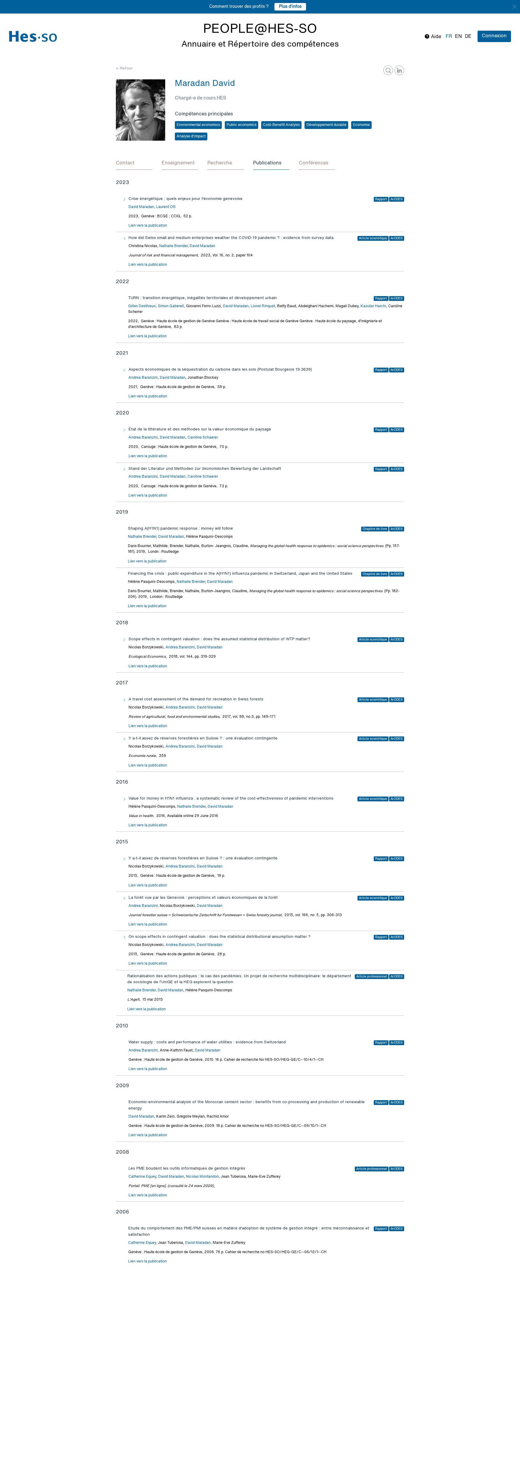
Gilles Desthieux (142, 306)
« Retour (124, 68)
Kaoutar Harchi (373, 306)
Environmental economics (198, 125)
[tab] (134, 163)
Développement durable (326, 125)
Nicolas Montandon (202, 1177)
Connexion (494, 36)
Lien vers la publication (147, 226)
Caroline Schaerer (202, 437)
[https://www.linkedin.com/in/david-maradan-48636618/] (399, 70)
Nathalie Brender (173, 246)
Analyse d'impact (191, 136)
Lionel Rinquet (263, 306)
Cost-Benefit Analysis (281, 125)
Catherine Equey (142, 1177)
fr (449, 36)
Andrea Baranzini (143, 378)
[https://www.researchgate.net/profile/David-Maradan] (388, 70)
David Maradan (141, 207)
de (468, 36)
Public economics (241, 125)
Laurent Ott (165, 207)
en (458, 36)
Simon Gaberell (171, 306)
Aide (435, 37)
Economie (361, 125)
